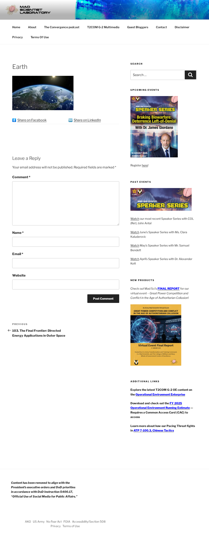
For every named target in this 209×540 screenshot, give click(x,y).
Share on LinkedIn (87, 120)
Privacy (17, 37)
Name (18, 233)
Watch (134, 218)
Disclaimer (182, 27)
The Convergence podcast (61, 27)
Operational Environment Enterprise (160, 394)
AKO (28, 521)
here (145, 165)
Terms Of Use (40, 37)
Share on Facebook (32, 120)
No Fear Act (54, 521)
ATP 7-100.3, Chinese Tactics (153, 430)
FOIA (66, 521)
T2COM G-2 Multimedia (103, 27)
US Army (38, 521)
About (32, 27)
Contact (161, 27)
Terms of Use (71, 526)
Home (16, 27)
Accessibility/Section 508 (89, 521)
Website (19, 275)
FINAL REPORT (169, 288)
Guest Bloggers (137, 27)
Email (17, 254)
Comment (21, 177)
